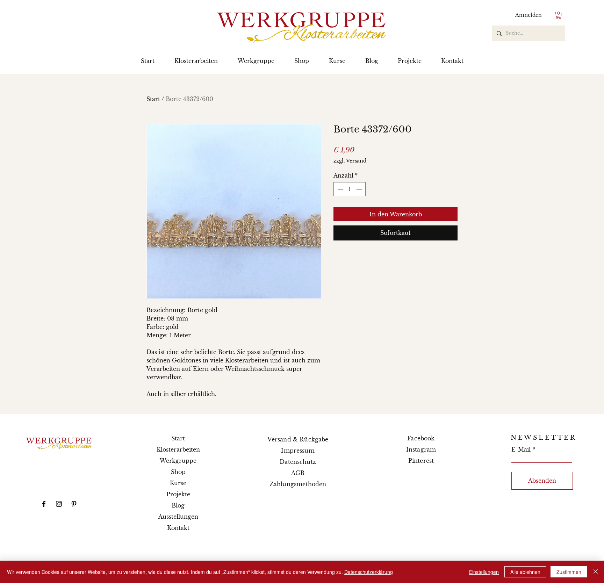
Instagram (421, 449)
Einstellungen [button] (484, 571)
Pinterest (421, 460)
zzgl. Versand (349, 161)
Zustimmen (568, 571)
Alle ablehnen (525, 571)
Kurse (178, 483)
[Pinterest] (74, 504)
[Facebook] (44, 504)
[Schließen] (595, 571)
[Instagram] (59, 504)
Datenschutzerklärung (368, 571)
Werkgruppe (178, 460)
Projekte (178, 494)
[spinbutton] (349, 189)
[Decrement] (339, 189)
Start (153, 98)
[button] (558, 15)
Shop (178, 471)
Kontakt (178, 527)
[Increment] (360, 189)
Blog (178, 505)
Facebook (420, 438)
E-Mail (521, 449)
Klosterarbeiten (178, 449)
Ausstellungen (178, 516)
